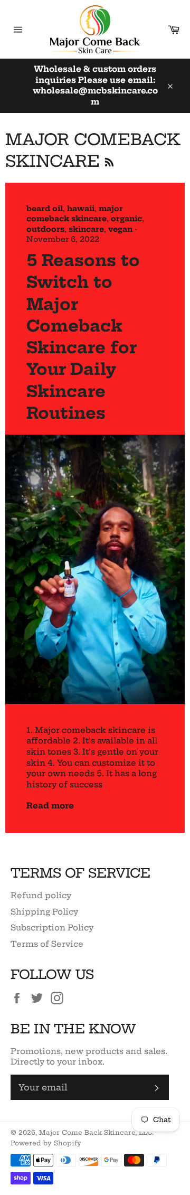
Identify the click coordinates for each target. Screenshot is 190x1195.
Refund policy (41, 895)
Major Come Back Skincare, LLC (95, 1132)
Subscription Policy (52, 928)
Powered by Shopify (46, 1143)
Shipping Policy (44, 912)
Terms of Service (47, 944)
